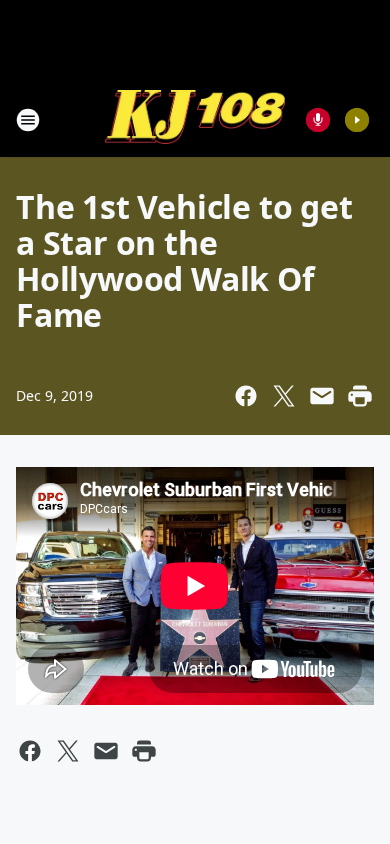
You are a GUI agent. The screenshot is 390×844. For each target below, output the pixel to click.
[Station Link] (195, 119)
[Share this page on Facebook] (246, 396)
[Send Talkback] (318, 120)
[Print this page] (360, 396)
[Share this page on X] (284, 396)
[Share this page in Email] (322, 396)
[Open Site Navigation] (28, 120)
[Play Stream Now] (357, 120)
